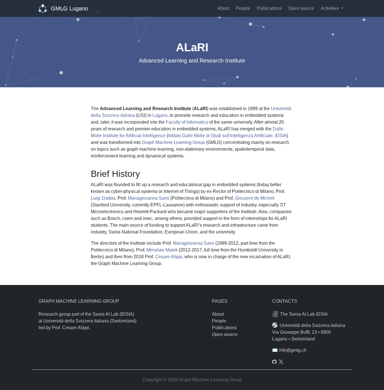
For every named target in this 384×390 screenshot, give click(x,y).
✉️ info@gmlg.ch (289, 350)
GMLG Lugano (68, 8)
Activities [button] (330, 8)
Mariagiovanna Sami (148, 198)
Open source (301, 8)
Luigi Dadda (103, 198)
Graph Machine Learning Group (173, 142)
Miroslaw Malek (162, 250)
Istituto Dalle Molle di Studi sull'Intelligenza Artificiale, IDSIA (227, 135)
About (223, 8)
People (243, 8)
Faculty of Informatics (187, 122)
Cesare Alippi (168, 256)
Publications (269, 8)
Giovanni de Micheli (255, 198)
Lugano (160, 115)
